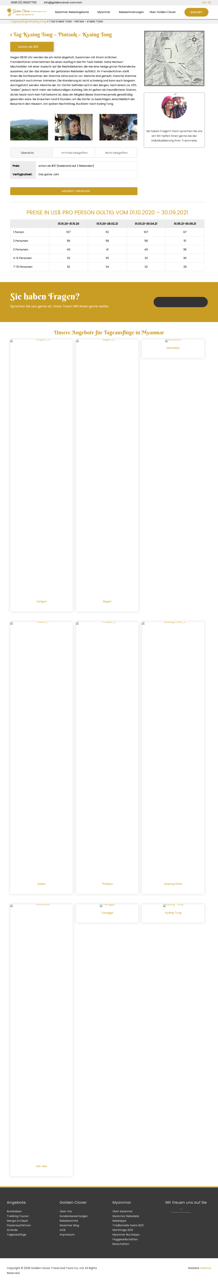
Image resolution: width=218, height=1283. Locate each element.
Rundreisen (14, 1211)
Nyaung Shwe (173, 884)
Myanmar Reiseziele (125, 1216)
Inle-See (41, 1166)
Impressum (67, 1235)
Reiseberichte (69, 1221)
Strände (12, 1230)
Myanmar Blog (69, 1225)
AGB (62, 1230)
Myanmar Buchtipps (125, 1235)
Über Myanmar (122, 1211)
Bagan (107, 601)
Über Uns (66, 1211)
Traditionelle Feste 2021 (128, 1225)
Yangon (41, 601)
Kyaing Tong (38, 21)
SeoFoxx (205, 1268)
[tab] (31, 152)
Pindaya (107, 884)
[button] (196, 12)
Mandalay (173, 348)
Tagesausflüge (19, 21)
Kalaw (41, 884)
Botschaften (120, 1244)
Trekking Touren (18, 1216)
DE (209, 2)
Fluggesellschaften (125, 1239)
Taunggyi (107, 913)
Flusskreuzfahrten (19, 1225)
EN (204, 2)
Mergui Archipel (17, 1221)
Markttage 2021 (122, 1230)
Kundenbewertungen (74, 1216)
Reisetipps (119, 1221)
